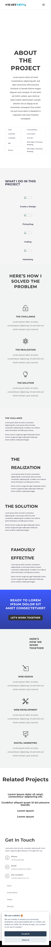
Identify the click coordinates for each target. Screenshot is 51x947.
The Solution (25, 383)
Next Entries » (46, 819)
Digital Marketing (25, 743)
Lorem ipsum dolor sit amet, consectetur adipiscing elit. (25, 795)
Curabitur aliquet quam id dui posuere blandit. (25, 803)
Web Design (25, 676)
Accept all (25, 934)
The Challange (25, 316)
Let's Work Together (25, 617)
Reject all (25, 940)
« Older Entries (4, 819)
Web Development (25, 710)
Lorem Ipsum (25, 810)
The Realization (25, 349)
